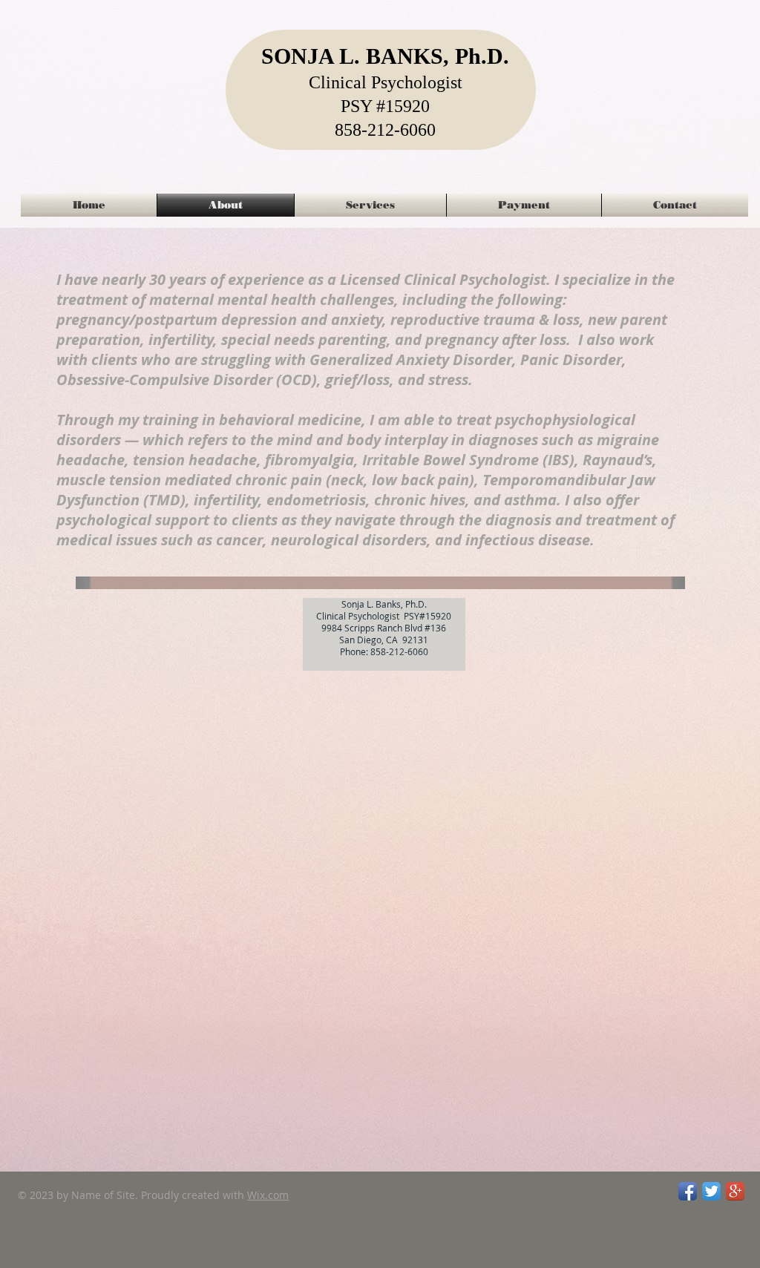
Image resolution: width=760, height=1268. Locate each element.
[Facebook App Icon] (687, 1191)
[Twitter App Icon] (711, 1191)
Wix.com (268, 1195)
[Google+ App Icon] (735, 1191)
